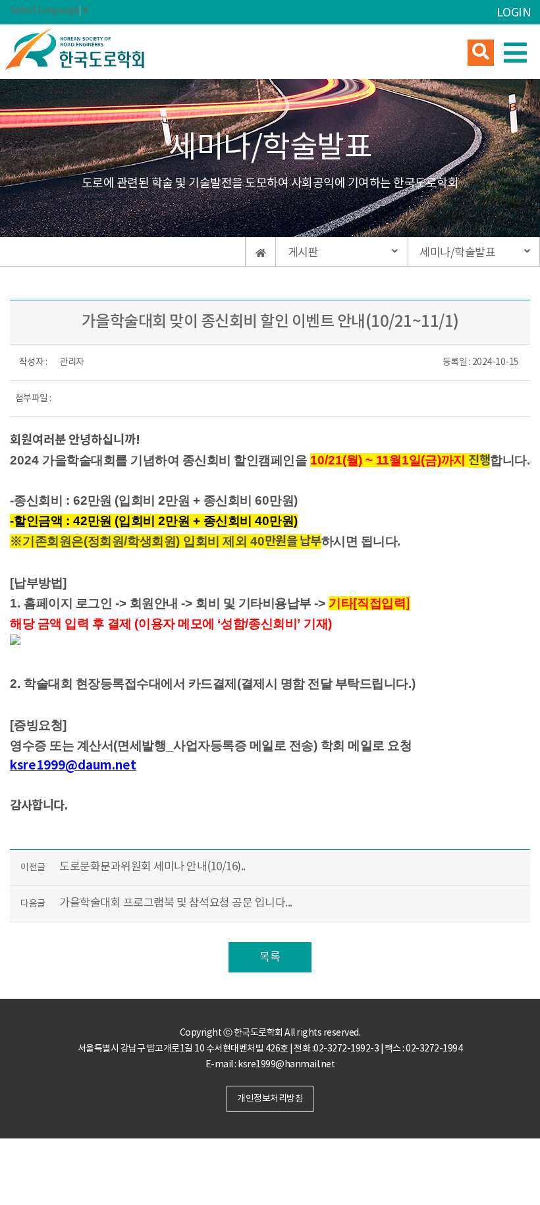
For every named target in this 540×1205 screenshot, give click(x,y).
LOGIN (514, 13)
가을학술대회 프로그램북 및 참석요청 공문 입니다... (175, 903)
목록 (269, 957)
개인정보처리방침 (270, 1099)
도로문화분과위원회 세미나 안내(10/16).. (152, 867)
